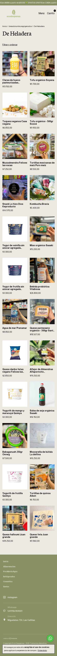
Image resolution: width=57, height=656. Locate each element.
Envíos (6, 586)
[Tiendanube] (10, 638)
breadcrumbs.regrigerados (20, 26)
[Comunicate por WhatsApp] (50, 638)
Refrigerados (9, 576)
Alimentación (9, 566)
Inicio (4, 26)
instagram (12, 597)
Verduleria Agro (10, 571)
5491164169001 (15, 611)
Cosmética (7, 581)
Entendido (42, 650)
